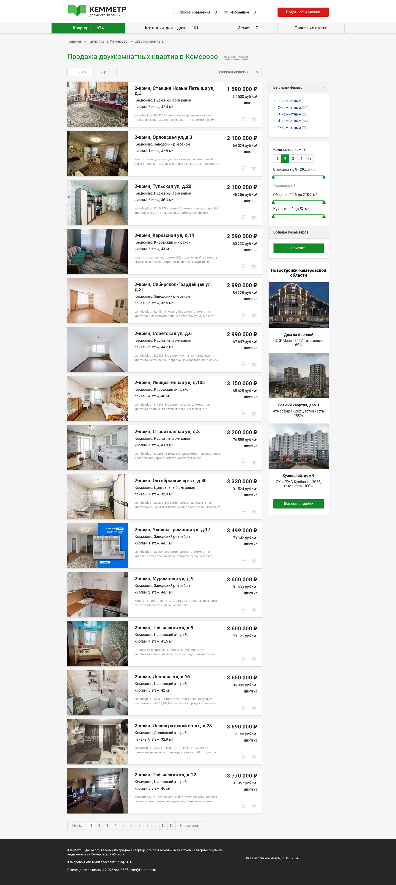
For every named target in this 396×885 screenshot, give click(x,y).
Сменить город (235, 57)
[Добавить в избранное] (254, 119)
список (80, 72)
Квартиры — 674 (88, 27)
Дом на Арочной (298, 335)
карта (105, 72)
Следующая (190, 825)
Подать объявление (303, 12)
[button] (239, 72)
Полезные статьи (310, 27)
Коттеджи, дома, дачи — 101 (171, 27)
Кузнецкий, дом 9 (298, 475)
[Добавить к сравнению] (244, 119)
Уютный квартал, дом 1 (298, 405)
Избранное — (243, 12)
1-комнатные (294, 101)
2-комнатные (294, 107)
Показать (298, 248)
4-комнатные (293, 121)
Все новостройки (298, 503)
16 (171, 825)
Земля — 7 (248, 27)
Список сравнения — (198, 12)
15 (163, 825)
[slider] (273, 177)
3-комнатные (294, 114)
